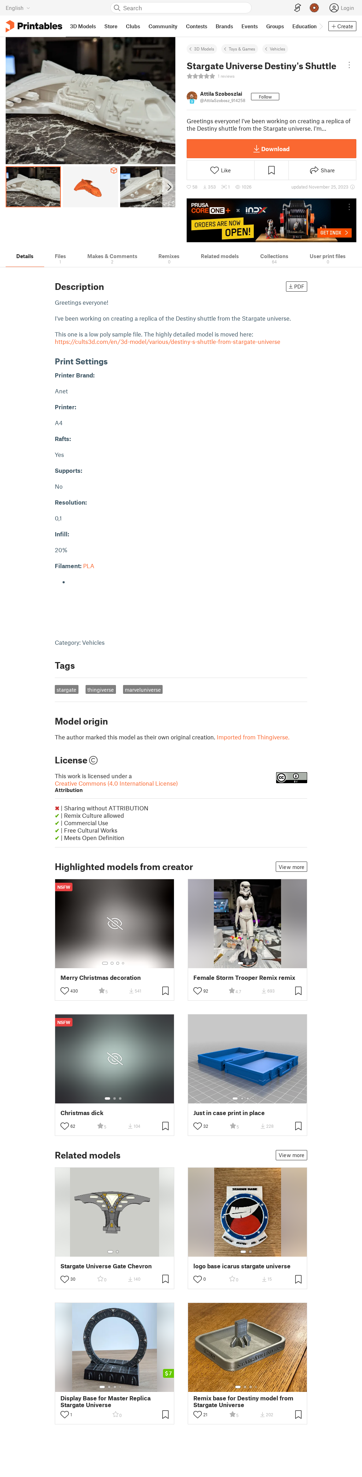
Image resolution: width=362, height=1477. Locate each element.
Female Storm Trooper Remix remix (244, 977)
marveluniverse (143, 689)
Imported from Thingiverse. (253, 736)
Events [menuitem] (249, 26)
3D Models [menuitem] (83, 26)
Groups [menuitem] (275, 26)
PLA (88, 565)
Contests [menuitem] (196, 26)
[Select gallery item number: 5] (258, 1098)
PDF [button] (299, 286)
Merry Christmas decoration (100, 977)
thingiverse (100, 689)
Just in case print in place (229, 1112)
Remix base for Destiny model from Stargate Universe (243, 1401)
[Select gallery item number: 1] (105, 963)
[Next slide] (168, 186)
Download (275, 148)
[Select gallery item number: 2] (112, 963)
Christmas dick (82, 1112)
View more (291, 867)
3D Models (204, 48)
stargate (66, 689)
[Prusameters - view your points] (314, 7)
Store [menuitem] (110, 26)
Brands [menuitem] (224, 26)
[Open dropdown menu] (349, 65)
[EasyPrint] (297, 8)
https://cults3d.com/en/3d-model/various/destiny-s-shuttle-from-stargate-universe (167, 341)
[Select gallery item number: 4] (123, 963)
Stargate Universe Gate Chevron (106, 1266)
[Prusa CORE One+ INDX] (271, 220)
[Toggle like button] (64, 991)
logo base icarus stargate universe (242, 1266)
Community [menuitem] (162, 26)
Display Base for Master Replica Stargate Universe (105, 1401)
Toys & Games (242, 48)
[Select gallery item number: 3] (117, 963)
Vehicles (277, 48)
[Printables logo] (34, 26)
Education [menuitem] (304, 26)
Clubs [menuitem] (133, 26)
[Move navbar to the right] (320, 26)
